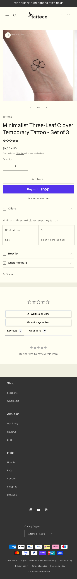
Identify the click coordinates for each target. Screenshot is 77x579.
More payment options (39, 198)
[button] (7, 15)
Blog (9, 439)
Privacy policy (21, 566)
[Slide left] (31, 108)
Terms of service (39, 566)
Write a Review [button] (40, 313)
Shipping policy (57, 566)
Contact (11, 478)
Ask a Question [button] (40, 322)
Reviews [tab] (12, 330)
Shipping (20, 153)
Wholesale (13, 400)
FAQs (10, 470)
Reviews (11, 431)
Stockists (12, 392)
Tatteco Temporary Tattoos (24, 560)
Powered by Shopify (47, 560)
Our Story (12, 423)
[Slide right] (46, 108)
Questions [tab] (35, 330)
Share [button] (9, 274)
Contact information (40, 571)
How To (11, 462)
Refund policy (66, 560)
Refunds (12, 494)
